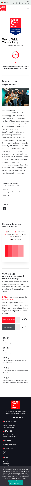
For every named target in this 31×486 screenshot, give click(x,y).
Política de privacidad (16, 483)
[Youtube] (26, 3)
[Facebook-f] (8, 417)
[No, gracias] (29, 476)
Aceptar (11, 481)
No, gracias (19, 481)
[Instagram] (23, 3)
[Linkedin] (20, 3)
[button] (28, 8)
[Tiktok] (29, 3)
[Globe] (4, 208)
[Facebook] (14, 3)
